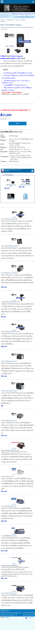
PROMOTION (10, 20)
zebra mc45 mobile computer (11, 27)
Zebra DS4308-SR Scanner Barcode (10, 302)
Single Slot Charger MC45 (11, 185)
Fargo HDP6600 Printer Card (8, 535)
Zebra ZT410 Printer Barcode (9, 391)
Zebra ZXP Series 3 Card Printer (9, 273)
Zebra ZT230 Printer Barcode (9, 361)
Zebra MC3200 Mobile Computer (9, 246)
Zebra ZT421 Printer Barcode (9, 593)
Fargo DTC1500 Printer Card (8, 506)
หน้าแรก (2, 20)
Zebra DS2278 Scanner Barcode (9, 219)
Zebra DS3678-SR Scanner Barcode (10, 331)
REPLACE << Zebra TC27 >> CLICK (15, 94)
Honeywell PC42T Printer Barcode (10, 450)
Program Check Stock (25, 184)
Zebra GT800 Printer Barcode (9, 420)
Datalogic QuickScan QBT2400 (9, 565)
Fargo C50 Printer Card (7, 476)
